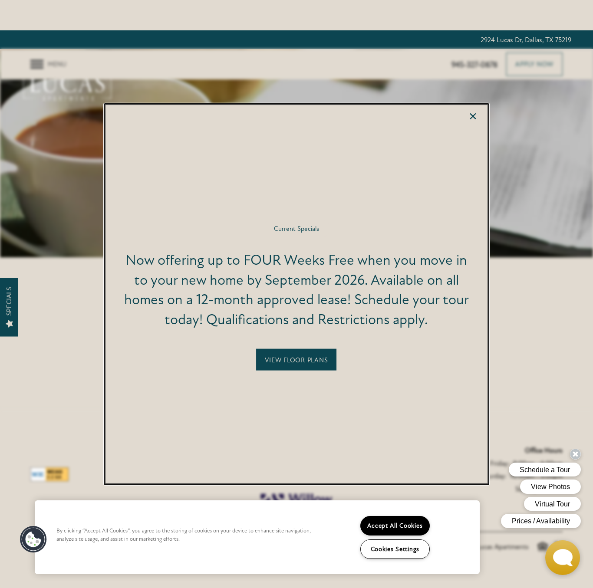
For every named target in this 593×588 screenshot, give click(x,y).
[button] (296, 360)
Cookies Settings (395, 549)
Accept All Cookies (394, 525)
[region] (257, 537)
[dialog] (296, 294)
